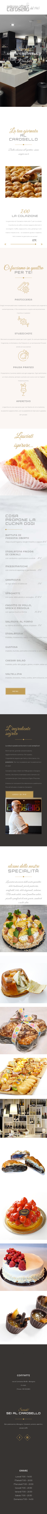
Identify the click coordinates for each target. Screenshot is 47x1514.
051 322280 (26, 1389)
